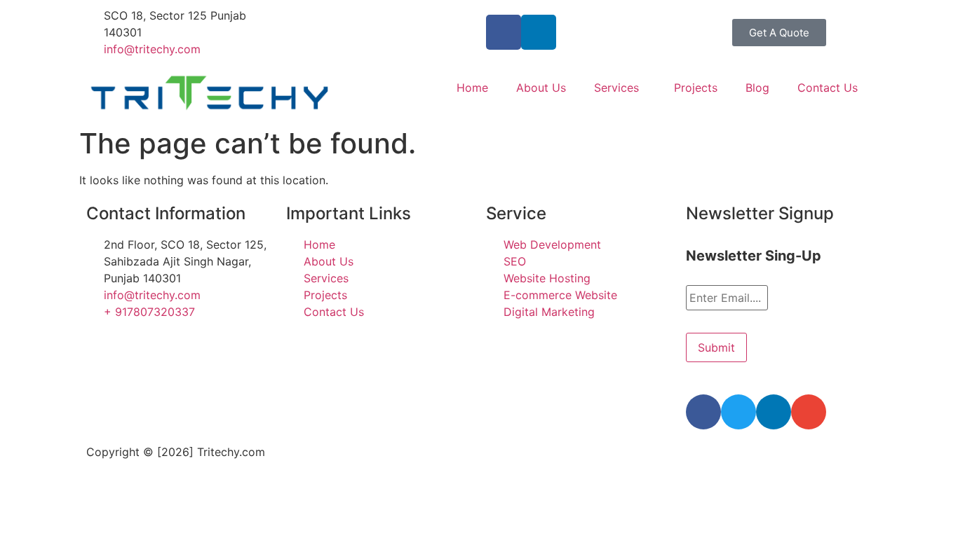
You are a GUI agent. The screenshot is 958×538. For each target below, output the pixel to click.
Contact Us (827, 88)
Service (516, 213)
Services (616, 88)
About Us (541, 88)
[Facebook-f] (503, 32)
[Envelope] (808, 411)
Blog (757, 88)
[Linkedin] (773, 411)
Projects (695, 88)
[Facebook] (703, 411)
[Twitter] (738, 411)
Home (472, 88)
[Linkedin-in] (538, 32)
